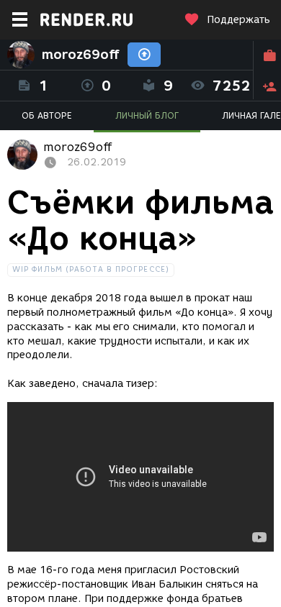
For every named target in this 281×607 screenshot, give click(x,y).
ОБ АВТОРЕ (47, 115)
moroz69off (81, 55)
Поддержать (238, 20)
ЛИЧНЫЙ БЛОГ (147, 115)
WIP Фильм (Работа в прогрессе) (90, 269)
